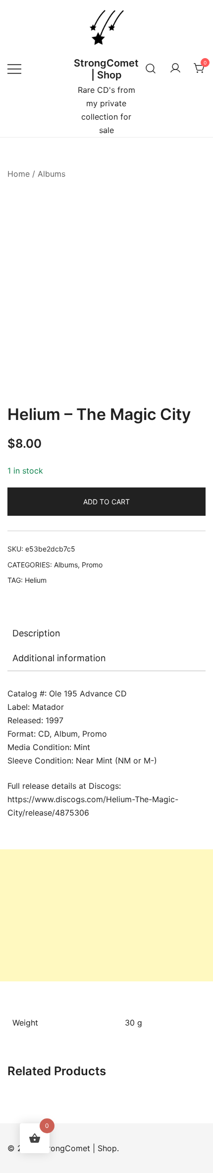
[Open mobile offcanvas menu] (14, 68)
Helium (36, 580)
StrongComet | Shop (106, 69)
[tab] (106, 633)
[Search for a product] (151, 68)
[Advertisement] (106, 915)
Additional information (59, 658)
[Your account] (175, 68)
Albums (51, 174)
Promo (92, 564)
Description (36, 633)
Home (18, 174)
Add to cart (106, 501)
